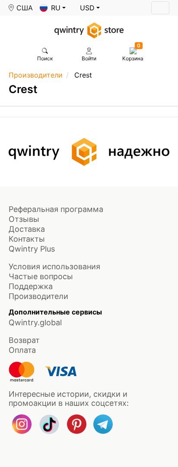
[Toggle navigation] (160, 7)
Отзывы (24, 219)
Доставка (27, 229)
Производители (36, 75)
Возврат (24, 340)
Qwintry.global (35, 322)
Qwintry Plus (32, 248)
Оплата (22, 350)
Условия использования (54, 266)
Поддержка (31, 286)
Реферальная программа (56, 209)
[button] (53, 7)
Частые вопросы (41, 276)
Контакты (27, 238)
